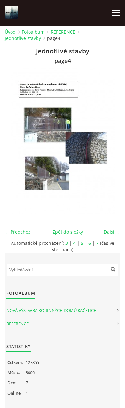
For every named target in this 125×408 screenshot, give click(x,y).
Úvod (10, 32)
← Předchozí (18, 232)
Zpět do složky (68, 232)
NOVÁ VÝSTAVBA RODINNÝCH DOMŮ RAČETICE (51, 310)
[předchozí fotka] (15, 140)
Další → (112, 232)
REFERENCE (63, 32)
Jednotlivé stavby (23, 38)
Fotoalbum (33, 32)
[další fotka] (110, 140)
